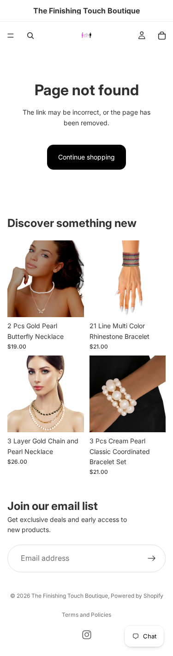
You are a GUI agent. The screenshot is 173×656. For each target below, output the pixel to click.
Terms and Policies (86, 614)
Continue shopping (86, 157)
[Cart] (162, 35)
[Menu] (10, 35)
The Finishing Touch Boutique (69, 595)
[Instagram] (86, 634)
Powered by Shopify (137, 595)
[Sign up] (151, 558)
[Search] (30, 35)
